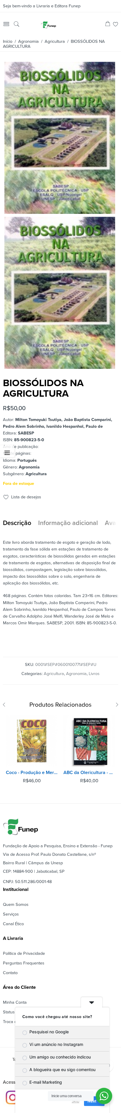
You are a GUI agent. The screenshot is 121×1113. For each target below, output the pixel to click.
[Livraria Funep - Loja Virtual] (48, 24)
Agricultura (55, 41)
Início (7, 41)
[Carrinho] (107, 24)
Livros (94, 673)
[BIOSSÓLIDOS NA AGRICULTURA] (59, 211)
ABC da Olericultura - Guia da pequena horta (89, 772)
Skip (75, 1101)
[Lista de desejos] (115, 24)
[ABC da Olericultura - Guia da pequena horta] (89, 741)
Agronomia (28, 41)
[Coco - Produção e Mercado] (32, 741)
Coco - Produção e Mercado (32, 772)
